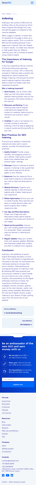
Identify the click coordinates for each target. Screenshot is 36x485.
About (4, 446)
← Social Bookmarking (13, 313)
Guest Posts (6, 401)
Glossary (8, 13)
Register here (18, 384)
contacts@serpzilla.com (10, 461)
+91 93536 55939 (8, 464)
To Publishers (6, 452)
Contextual (6, 407)
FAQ (3, 437)
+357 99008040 (7, 466)
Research (5, 428)
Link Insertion (6, 413)
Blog (3, 422)
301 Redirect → (26, 324)
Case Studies (6, 425)
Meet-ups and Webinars (10, 431)
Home (3, 13)
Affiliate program (8, 449)
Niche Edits (6, 404)
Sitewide (5, 410)
